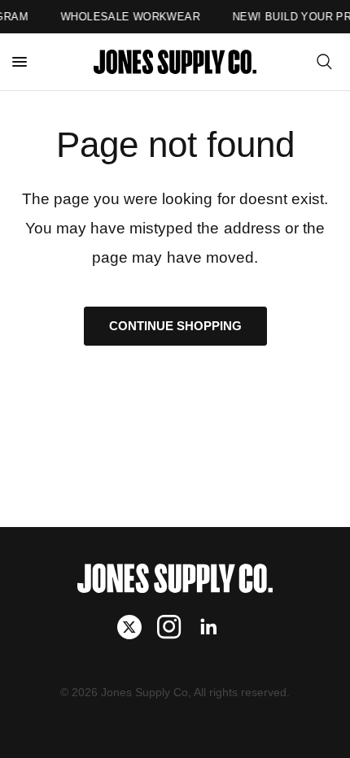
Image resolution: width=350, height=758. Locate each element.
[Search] (324, 61)
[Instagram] (175, 627)
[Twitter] (135, 627)
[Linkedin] (215, 627)
